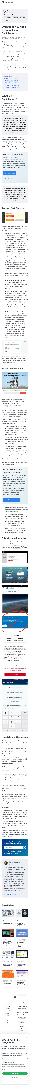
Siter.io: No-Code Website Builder (22, 1025)
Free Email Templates (11, 179)
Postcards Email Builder (13, 158)
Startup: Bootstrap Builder (22, 1012)
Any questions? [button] (21, 995)
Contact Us (8, 1011)
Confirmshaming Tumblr (12, 434)
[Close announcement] (26, 1037)
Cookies (8, 1020)
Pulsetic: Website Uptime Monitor (22, 1021)
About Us (8, 1008)
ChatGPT (8, 14)
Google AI (16, 14)
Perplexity (8, 17)
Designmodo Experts (22, 1014)
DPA (8, 1022)
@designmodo (20, 834)
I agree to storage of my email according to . (12, 852)
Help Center (8, 1006)
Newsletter (8, 1013)
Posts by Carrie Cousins (10, 894)
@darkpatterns (11, 834)
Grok (7, 20)
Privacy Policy (14, 853)
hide (15, 76)
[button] (27, 2)
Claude (23, 17)
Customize (15, 1081)
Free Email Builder (10, 173)
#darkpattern (8, 836)
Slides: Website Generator (22, 1009)
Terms (8, 1018)
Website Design (6, 37)
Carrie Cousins (16, 37)
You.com (16, 17)
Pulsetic (8, 475)
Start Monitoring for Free (11, 500)
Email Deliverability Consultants (22, 1018)
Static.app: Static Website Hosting (22, 1029)
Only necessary (15, 1077)
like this (11, 113)
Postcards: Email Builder (22, 1006)
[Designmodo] (8, 2)
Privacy (8, 1015)
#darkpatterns (17, 547)
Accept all (15, 1073)
